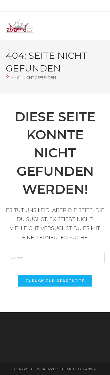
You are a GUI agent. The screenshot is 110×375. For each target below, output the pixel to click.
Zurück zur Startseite (54, 280)
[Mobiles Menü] (103, 25)
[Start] (7, 77)
